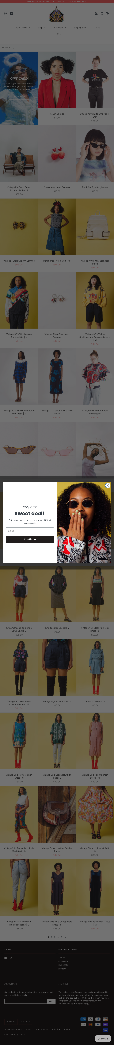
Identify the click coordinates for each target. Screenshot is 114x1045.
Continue (30, 539)
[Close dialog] (107, 485)
